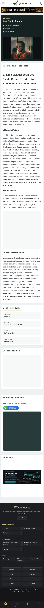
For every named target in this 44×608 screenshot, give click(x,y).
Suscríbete (22, 518)
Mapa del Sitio (34, 559)
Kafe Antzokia (8, 333)
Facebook (11, 569)
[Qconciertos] (22, 3)
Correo (32, 578)
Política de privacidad (20, 559)
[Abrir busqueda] (40, 3)
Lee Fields (7, 316)
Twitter (11, 578)
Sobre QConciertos (29, 528)
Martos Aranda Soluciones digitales (23, 591)
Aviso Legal (6, 559)
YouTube (32, 574)
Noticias (5, 549)
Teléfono (12, 583)
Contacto (5, 528)
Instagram (32, 569)
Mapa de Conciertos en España (30, 543)
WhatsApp (32, 583)
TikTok (11, 574)
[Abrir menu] (3, 3)
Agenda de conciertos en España (10, 543)
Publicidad (6, 533)
